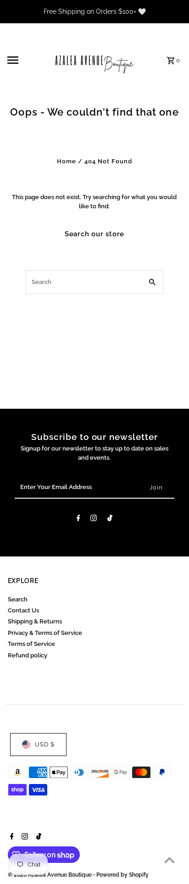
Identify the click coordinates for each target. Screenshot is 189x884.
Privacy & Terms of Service (45, 632)
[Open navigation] (25, 60)
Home (66, 161)
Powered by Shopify (122, 875)
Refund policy (27, 655)
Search (18, 599)
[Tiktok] (109, 519)
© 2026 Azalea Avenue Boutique (50, 875)
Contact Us (23, 610)
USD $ (45, 744)
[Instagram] (93, 519)
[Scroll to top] (169, 860)
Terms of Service (31, 643)
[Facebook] (78, 519)
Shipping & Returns (35, 621)
